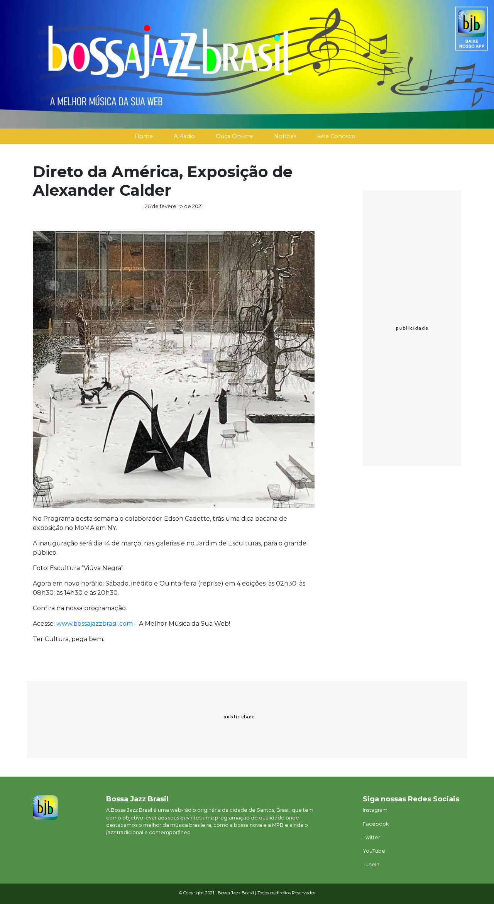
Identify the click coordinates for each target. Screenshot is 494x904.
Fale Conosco (336, 136)
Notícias (285, 136)
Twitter (371, 837)
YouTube (374, 851)
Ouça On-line (234, 136)
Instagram (375, 810)
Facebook (376, 824)
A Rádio (184, 136)
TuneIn (371, 864)
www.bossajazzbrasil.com (94, 623)
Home (144, 136)
